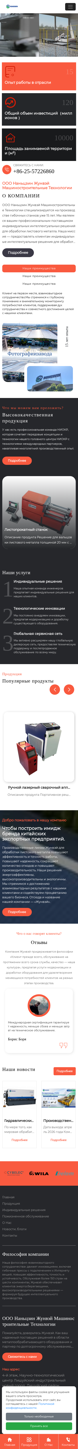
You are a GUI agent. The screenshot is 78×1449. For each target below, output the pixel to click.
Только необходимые (39, 1416)
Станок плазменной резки (28, 530)
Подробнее (18, 253)
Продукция (29, 1442)
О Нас (48, 1442)
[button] (69, 689)
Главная (9, 1442)
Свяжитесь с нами (22, 1356)
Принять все (39, 1426)
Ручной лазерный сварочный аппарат (39, 788)
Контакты (68, 1442)
